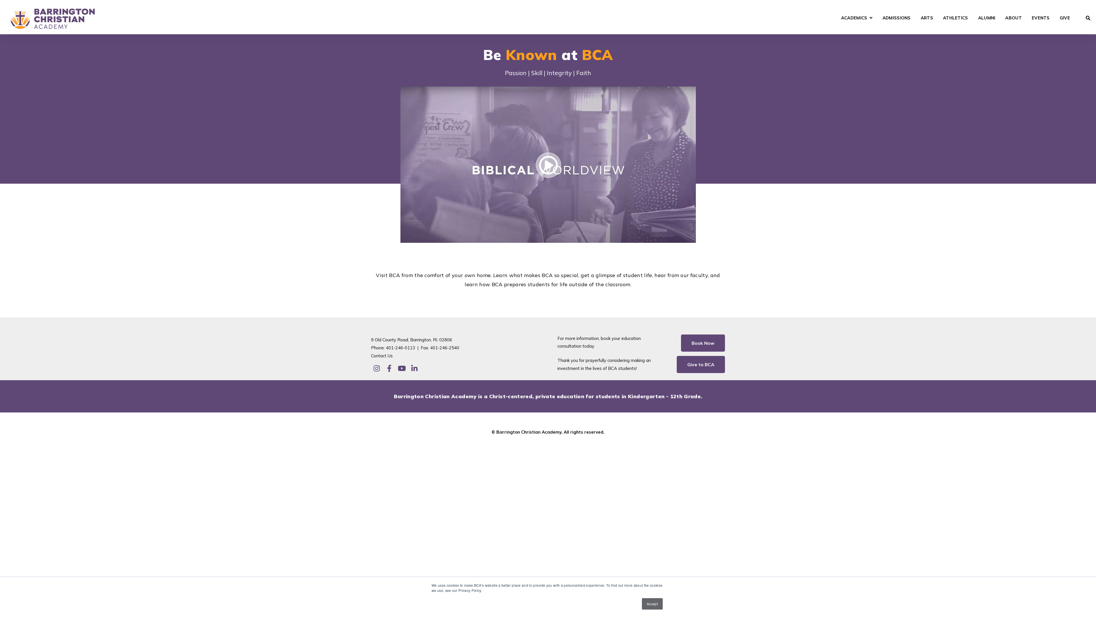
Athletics (955, 18)
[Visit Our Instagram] (376, 368)
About (1013, 18)
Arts (927, 18)
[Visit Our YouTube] (402, 368)
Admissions (897, 18)
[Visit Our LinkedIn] (414, 368)
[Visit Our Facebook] (389, 368)
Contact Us (382, 355)
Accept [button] (652, 603)
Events (1041, 18)
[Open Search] (1088, 18)
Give (1065, 18)
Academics (854, 18)
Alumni (987, 18)
